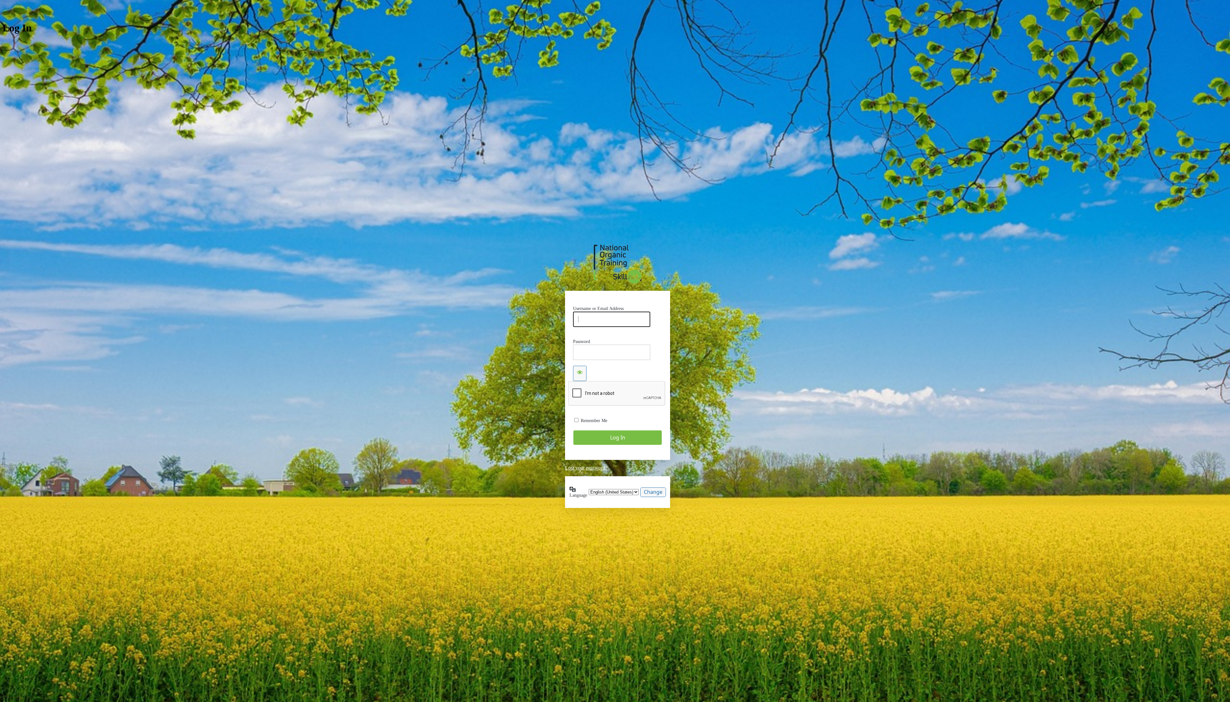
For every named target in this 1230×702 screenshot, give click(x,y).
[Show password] (579, 373)
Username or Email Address (598, 308)
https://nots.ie (617, 264)
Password (581, 341)
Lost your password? (586, 467)
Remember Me (594, 420)
